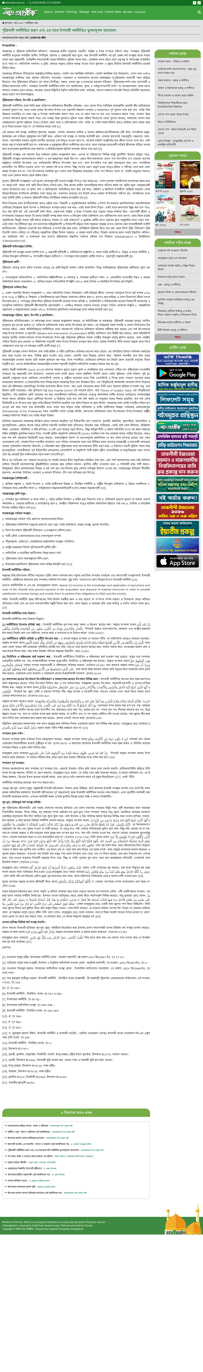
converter (139, 12)
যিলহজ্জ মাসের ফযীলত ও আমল (174, 322)
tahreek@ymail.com (15, 2)
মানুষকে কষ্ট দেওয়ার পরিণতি (173, 250)
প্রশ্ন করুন (128, 12)
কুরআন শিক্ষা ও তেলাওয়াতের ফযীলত (177, 292)
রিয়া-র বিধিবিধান (167, 122)
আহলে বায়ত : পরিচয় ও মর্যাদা (173, 61)
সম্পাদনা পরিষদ (113, 12)
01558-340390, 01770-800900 (46, 2)
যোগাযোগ (59, 12)
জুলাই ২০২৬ (186, 191)
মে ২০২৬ (184, 224)
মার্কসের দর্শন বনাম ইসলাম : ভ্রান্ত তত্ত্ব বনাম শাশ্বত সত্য (177, 71)
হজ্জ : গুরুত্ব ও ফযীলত (169, 284)
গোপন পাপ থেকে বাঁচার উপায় (173, 114)
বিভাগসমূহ (72, 12)
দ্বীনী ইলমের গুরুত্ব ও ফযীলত (172, 330)
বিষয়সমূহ (84, 12)
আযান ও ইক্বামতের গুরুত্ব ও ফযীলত (176, 88)
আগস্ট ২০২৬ (162, 191)
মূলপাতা (48, 12)
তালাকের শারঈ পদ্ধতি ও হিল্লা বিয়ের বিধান (176, 267)
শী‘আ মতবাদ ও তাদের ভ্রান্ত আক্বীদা (176, 95)
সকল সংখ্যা (97, 12)
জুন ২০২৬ (160, 225)
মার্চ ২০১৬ (18, 23)
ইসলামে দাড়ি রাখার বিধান (171, 277)
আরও (178, 232)
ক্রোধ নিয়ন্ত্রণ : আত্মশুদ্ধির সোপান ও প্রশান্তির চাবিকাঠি (175, 142)
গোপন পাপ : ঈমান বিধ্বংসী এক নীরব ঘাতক (177, 131)
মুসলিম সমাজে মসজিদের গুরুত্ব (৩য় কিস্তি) (176, 301)
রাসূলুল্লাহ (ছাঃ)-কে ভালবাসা (172, 258)
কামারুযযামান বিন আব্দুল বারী (15, 37)
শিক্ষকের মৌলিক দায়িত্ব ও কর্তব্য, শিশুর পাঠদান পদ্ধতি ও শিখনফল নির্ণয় (177, 313)
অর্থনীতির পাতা (31, 23)
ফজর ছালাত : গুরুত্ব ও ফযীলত (173, 80)
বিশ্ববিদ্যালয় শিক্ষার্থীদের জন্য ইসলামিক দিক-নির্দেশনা (172, 104)
